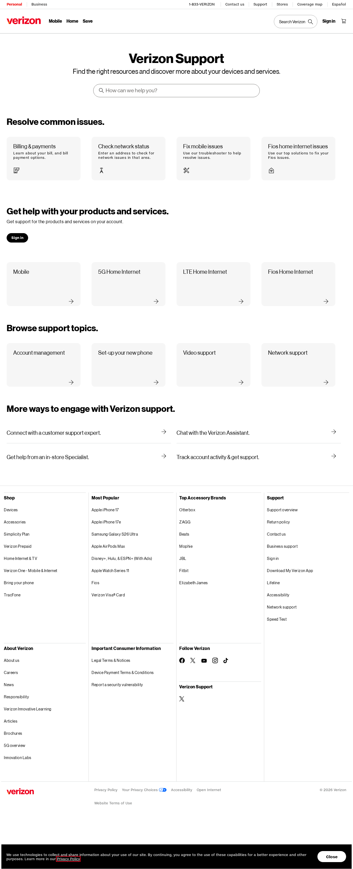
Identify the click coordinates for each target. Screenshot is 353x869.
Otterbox (187, 509)
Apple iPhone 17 (105, 509)
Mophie (185, 546)
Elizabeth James (193, 582)
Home (72, 20)
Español (339, 4)
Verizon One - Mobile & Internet (30, 570)
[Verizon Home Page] (24, 20)
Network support (282, 607)
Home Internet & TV (20, 558)
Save (88, 20)
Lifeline (273, 582)
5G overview (14, 745)
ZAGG (184, 522)
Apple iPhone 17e (106, 522)
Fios (95, 582)
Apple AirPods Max (108, 546)
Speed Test (277, 619)
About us (11, 660)
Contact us (234, 4)
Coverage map (309, 4)
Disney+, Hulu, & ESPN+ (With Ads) (122, 558)
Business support (282, 546)
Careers (11, 672)
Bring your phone (19, 582)
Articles (10, 721)
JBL (182, 558)
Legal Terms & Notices (111, 660)
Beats (184, 534)
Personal (14, 4)
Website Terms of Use (113, 803)
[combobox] (177, 90)
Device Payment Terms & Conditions (123, 672)
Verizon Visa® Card (108, 594)
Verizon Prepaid (18, 546)
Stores (282, 4)
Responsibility (16, 696)
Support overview (282, 509)
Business (39, 4)
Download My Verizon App (290, 570)
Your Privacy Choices (140, 790)
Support (260, 4)
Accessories (15, 522)
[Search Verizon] (295, 21)
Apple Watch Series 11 (110, 570)
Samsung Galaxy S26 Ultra (115, 534)
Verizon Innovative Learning (28, 709)
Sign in (273, 558)
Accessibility (278, 594)
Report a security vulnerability (117, 684)
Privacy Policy (105, 790)
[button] (44, 159)
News (9, 684)
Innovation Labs (17, 757)
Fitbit (183, 570)
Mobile (55, 20)
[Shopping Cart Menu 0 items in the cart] (344, 21)
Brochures (13, 733)
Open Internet (209, 790)
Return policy (278, 522)
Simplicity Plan (17, 534)
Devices (11, 509)
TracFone (12, 594)
